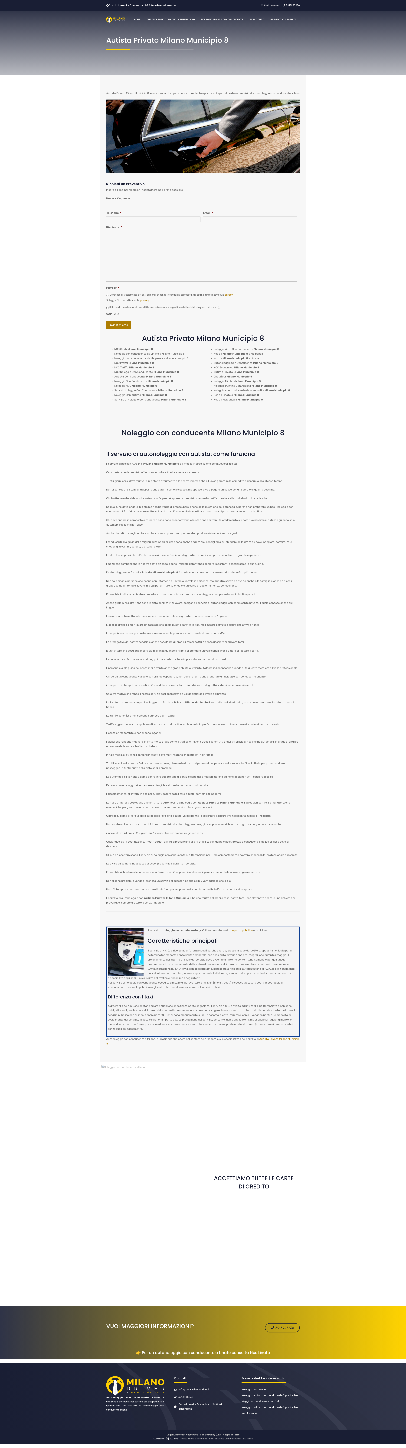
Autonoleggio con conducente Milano (171, 19)
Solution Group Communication (225, 1438)
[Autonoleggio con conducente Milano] (115, 19)
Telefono (113, 212)
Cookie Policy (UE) (210, 1434)
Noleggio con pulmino (254, 1389)
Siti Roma (248, 1438)
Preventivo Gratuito (283, 19)
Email (208, 212)
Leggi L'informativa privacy (182, 1434)
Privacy (112, 287)
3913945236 (185, 1396)
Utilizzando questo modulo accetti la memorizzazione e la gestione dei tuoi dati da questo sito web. (164, 307)
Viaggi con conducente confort (260, 1401)
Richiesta (114, 227)
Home (137, 19)
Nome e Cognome (119, 198)
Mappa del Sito (231, 1434)
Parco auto (257, 19)
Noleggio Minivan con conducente (222, 19)
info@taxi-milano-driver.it (194, 1389)
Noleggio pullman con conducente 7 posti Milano (270, 1407)
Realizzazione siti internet (193, 1438)
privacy (229, 294)
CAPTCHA (112, 313)
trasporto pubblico (241, 930)
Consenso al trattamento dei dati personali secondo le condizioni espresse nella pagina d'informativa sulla (171, 294)
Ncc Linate (260, 1352)
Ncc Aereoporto (251, 1413)
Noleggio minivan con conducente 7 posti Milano (270, 1395)
